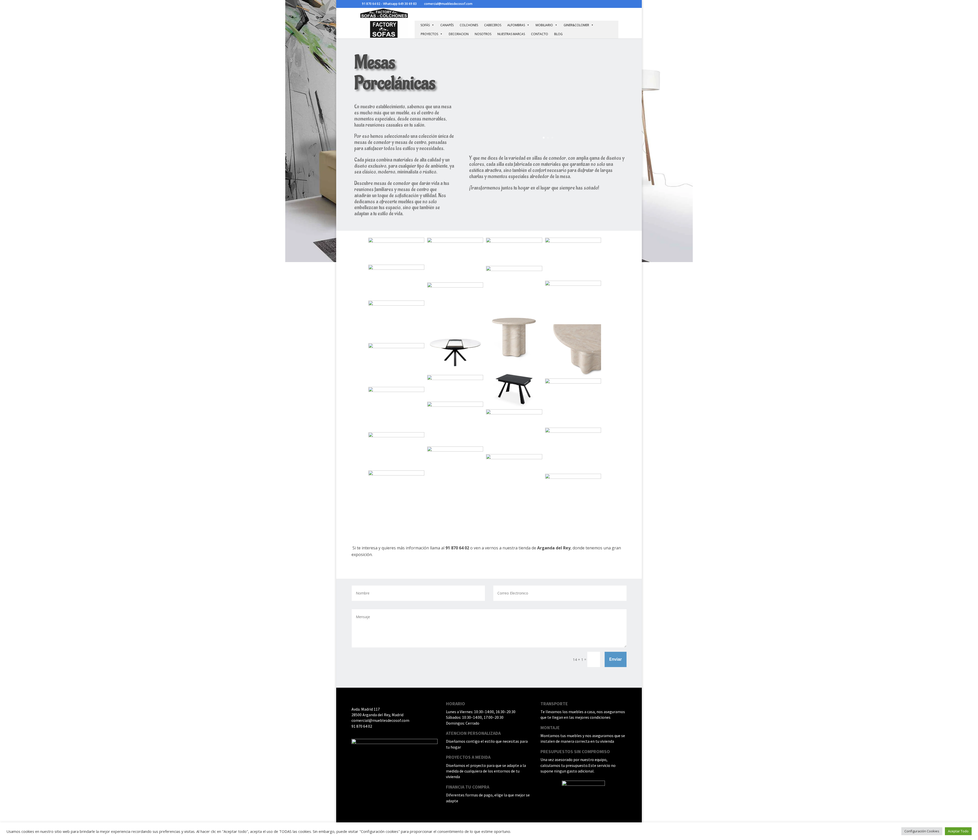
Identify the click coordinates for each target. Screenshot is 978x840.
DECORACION (459, 34)
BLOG (558, 34)
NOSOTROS (483, 34)
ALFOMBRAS (516, 25)
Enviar (615, 659)
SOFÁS (425, 25)
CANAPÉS (447, 25)
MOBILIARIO (544, 25)
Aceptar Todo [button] (958, 831)
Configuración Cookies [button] (921, 831)
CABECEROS (492, 25)
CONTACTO (539, 34)
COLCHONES (469, 25)
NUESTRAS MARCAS (511, 34)
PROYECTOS (429, 34)
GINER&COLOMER (576, 25)
